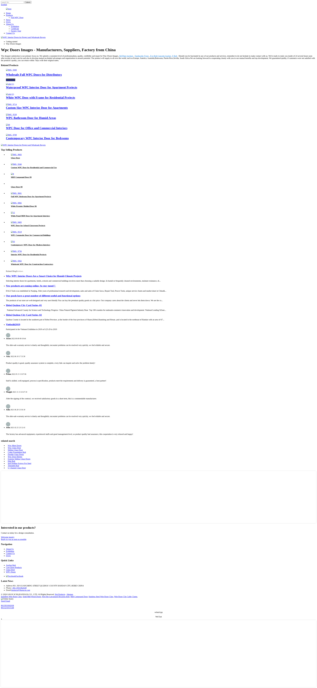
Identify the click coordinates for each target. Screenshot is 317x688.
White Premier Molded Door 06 (24, 206)
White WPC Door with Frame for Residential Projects (40, 97)
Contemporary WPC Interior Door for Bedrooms (37, 138)
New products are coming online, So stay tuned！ (31, 286)
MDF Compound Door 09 (21, 177)
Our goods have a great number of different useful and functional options (43, 295)
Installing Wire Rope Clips (11, 597)
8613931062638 (7, 605)
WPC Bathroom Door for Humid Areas (31, 117)
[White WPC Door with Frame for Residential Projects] (10, 94)
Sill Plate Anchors (126, 56)
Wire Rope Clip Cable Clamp (125, 597)
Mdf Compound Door (79, 597)
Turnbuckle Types (142, 56)
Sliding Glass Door (15, 450)
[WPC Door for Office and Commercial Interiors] (8, 125)
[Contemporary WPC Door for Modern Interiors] (13, 242)
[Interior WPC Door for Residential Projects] (16, 251)
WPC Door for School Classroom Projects (28, 226)
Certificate (15, 29)
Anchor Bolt (11, 565)
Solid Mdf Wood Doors (32, 597)
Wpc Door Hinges (15, 457)
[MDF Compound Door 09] (12, 174)
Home (8, 13)
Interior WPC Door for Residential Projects (28, 255)
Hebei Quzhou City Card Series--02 (24, 315)
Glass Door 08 (17, 187)
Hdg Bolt (11, 461)
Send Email (5, 601)
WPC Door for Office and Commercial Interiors (36, 128)
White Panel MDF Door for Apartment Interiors (30, 216)
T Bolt (174, 56)
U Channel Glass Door (17, 468)
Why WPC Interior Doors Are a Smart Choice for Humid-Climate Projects (43, 276)
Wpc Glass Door (14, 448)
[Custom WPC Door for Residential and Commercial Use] (16, 164)
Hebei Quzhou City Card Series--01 (24, 305)
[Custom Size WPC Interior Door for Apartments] (11, 104)
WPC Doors (11, 572)
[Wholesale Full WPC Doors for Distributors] (11, 70)
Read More (10, 80)
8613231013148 (7, 608)
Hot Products (60, 594)
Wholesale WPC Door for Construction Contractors (32, 264)
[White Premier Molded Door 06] (16, 203)
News (8, 20)
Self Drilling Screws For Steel (19, 463)
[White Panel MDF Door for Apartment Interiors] (13, 213)
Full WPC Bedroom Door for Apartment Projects (31, 197)
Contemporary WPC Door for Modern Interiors (30, 245)
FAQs (8, 22)
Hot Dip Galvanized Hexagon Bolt (55, 597)
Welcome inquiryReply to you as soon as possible (13, 538)
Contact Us (10, 33)
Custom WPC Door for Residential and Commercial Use (34, 168)
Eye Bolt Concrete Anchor (160, 56)
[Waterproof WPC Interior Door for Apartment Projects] (10, 84)
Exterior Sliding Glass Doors (19, 459)
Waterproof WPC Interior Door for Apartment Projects (41, 87)
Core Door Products (14, 567)
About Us (10, 24)
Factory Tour (16, 31)
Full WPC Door (17, 17)
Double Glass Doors (16, 454)
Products (9, 15)
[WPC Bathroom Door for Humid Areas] (11, 115)
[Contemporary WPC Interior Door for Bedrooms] (11, 135)
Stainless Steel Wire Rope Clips (101, 597)
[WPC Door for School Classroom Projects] (16, 222)
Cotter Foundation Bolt (17, 452)
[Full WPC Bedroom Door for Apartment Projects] (16, 193)
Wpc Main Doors (14, 445)
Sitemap (70, 594)
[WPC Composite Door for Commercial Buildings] (16, 232)
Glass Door (15, 158)
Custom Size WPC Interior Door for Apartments (37, 107)
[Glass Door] (16, 155)
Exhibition (15, 26)
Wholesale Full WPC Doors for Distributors (34, 74)
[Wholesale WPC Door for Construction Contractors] (16, 261)
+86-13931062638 (19, 588)
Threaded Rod (13, 466)
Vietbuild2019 (13, 324)
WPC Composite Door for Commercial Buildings (31, 235)
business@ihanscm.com (20, 590)
